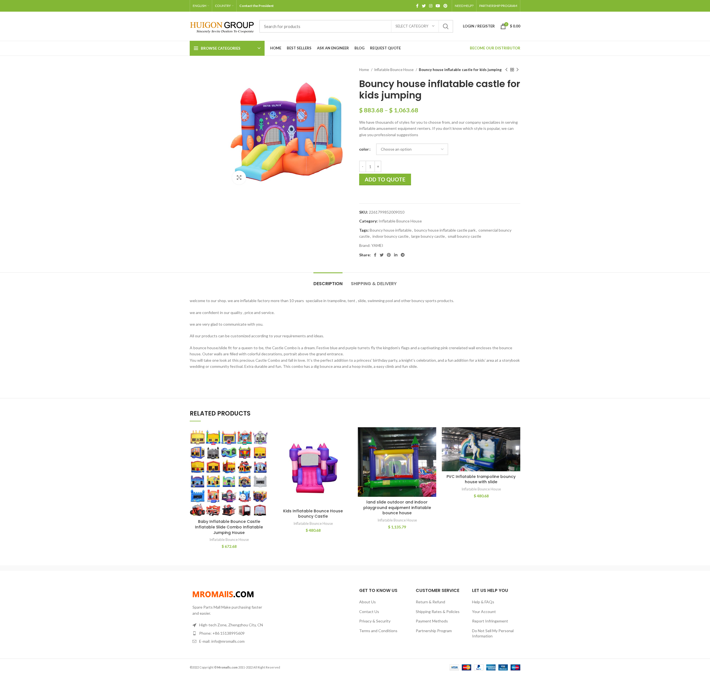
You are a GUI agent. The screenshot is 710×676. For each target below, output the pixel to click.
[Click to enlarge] (239, 177)
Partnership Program (434, 630)
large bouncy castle (428, 236)
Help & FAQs (483, 601)
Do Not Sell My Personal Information (493, 633)
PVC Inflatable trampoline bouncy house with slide (481, 479)
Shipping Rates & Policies (438, 611)
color (364, 149)
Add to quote (385, 179)
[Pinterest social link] (445, 5)
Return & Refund (430, 601)
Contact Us (369, 611)
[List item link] (227, 633)
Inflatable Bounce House (394, 69)
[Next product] (517, 70)
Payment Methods (432, 621)
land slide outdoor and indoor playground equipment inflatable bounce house (397, 507)
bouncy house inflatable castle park (445, 230)
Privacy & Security (374, 621)
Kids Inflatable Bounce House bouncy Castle (313, 513)
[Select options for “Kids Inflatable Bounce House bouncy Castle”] (348, 436)
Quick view (264, 448)
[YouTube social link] (438, 5)
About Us (367, 601)
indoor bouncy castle (390, 236)
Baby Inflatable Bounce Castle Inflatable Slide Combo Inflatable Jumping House (229, 527)
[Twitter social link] (423, 5)
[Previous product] (506, 70)
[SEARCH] (446, 26)
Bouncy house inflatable (391, 230)
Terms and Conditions (378, 630)
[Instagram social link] (430, 5)
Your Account (484, 611)
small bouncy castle (464, 236)
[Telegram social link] (402, 255)
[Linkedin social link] (395, 255)
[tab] (328, 280)
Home (364, 69)
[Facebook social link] (417, 5)
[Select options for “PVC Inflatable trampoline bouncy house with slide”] (516, 436)
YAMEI (377, 245)
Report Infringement (490, 621)
